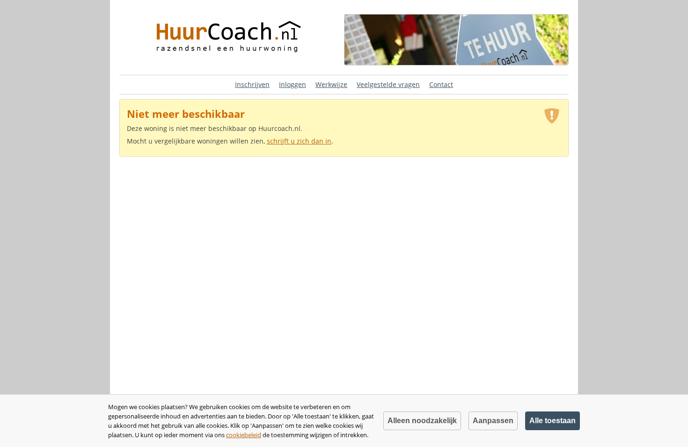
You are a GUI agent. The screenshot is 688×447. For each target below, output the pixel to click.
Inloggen (292, 84)
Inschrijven (252, 84)
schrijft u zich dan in (299, 141)
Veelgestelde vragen (388, 84)
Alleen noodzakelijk (422, 421)
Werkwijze (331, 84)
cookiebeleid (243, 435)
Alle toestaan (552, 421)
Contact (441, 84)
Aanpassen (493, 421)
